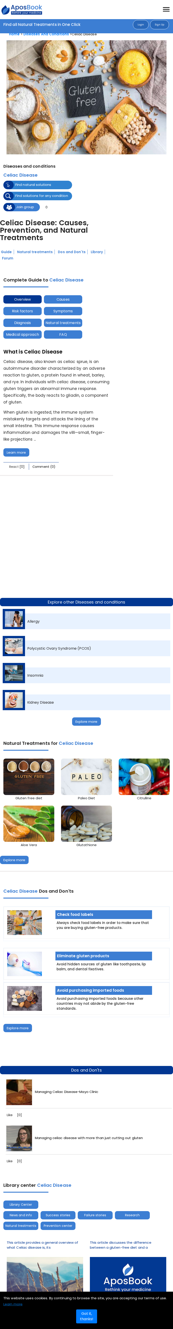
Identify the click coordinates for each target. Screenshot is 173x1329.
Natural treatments (35, 252)
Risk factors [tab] (24, 311)
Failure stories (106, 1215)
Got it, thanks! (86, 1316)
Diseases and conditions (46, 34)
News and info (23, 1215)
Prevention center (64, 1225)
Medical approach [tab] (24, 334)
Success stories (64, 1215)
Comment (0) (43, 466)
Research (147, 1215)
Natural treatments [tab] (68, 322)
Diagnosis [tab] (24, 322)
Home (14, 34)
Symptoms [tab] (69, 311)
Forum (8, 258)
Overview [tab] (24, 299)
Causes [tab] (68, 299)
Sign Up (159, 24)
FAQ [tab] (69, 334)
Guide (6, 252)
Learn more (16, 452)
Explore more (86, 721)
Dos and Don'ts (71, 252)
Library (97, 252)
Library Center (23, 1204)
